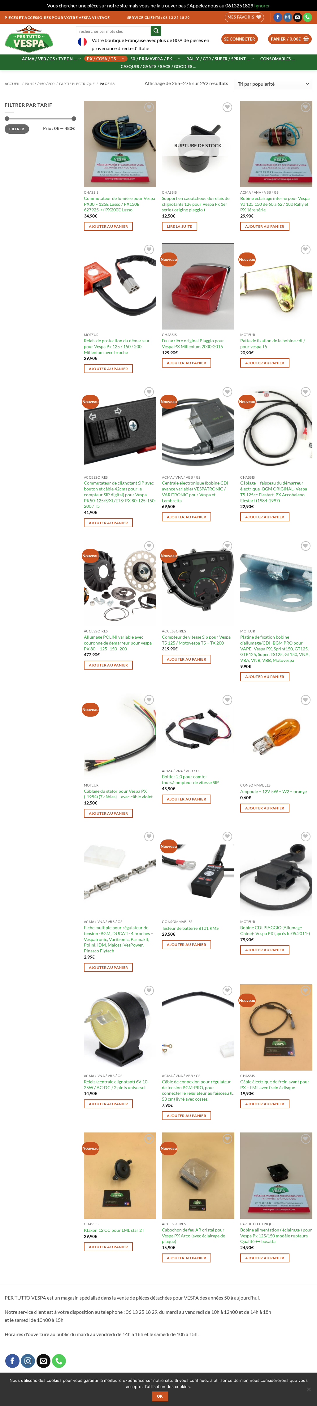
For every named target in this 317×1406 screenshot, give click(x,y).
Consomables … (277, 58)
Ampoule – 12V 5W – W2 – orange (273, 791)
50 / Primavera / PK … (153, 58)
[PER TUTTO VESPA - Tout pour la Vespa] (36, 39)
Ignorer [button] (262, 5)
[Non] (308, 1391)
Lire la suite (179, 226)
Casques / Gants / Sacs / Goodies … (159, 66)
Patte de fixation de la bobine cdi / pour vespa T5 (272, 343)
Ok (160, 1396)
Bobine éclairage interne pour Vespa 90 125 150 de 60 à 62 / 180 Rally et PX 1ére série (275, 204)
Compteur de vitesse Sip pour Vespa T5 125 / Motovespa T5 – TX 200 (196, 639)
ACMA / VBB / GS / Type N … (49, 58)
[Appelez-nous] (307, 17)
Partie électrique (77, 83)
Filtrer (16, 129)
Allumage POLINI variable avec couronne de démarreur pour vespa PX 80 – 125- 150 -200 (118, 642)
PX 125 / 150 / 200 (39, 83)
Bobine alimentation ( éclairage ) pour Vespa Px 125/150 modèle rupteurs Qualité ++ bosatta (276, 1235)
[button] (239, 39)
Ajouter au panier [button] (108, 226)
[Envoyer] (156, 31)
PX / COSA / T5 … (103, 58)
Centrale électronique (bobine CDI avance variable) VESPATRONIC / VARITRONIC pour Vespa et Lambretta (195, 491)
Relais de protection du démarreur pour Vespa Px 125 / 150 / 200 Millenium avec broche (117, 346)
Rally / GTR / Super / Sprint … (218, 58)
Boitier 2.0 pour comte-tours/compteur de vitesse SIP (190, 779)
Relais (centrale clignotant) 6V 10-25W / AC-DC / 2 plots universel (116, 1084)
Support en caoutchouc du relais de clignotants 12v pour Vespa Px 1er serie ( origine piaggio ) (195, 204)
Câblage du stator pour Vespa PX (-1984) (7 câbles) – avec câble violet (118, 794)
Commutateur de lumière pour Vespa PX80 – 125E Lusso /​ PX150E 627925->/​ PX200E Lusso (119, 204)
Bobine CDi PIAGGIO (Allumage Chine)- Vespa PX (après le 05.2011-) (275, 930)
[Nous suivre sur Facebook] (277, 17)
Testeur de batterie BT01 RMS (190, 928)
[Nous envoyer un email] (297, 17)
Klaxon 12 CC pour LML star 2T (114, 1230)
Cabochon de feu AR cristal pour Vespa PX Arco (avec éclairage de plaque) (193, 1235)
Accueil (12, 83)
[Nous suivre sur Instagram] (287, 17)
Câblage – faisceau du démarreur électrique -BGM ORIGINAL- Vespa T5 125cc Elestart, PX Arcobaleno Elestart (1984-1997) (273, 491)
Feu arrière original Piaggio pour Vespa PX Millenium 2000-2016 (193, 343)
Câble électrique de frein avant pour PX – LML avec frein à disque (274, 1084)
